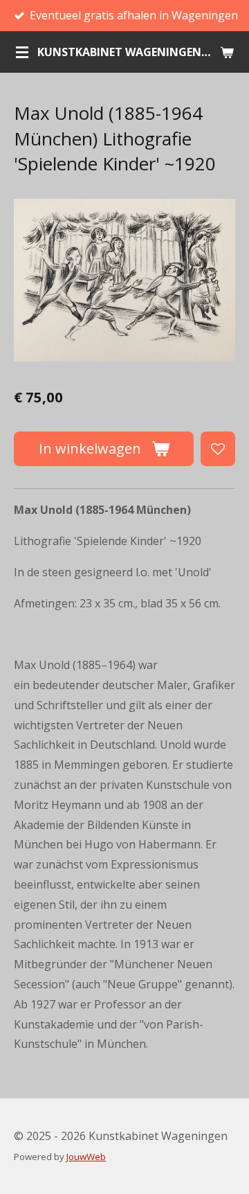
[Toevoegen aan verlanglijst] (218, 448)
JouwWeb (86, 1156)
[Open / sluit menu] (22, 52)
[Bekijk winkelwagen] (227, 52)
